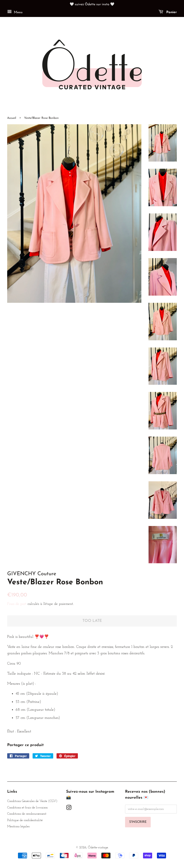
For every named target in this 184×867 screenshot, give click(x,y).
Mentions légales (18, 826)
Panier (171, 12)
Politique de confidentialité (25, 820)
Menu (18, 12)
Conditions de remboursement (26, 813)
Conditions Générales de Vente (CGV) (32, 801)
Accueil (11, 118)
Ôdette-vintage (98, 847)
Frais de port (16, 604)
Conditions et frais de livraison (27, 807)
